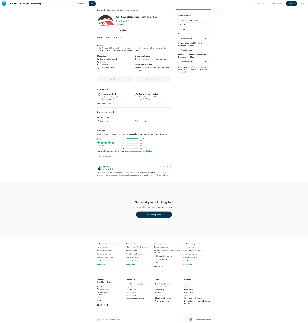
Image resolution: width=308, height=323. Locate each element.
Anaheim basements (190, 254)
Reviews (117, 38)
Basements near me (161, 247)
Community (159, 290)
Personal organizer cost (105, 257)
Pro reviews (159, 295)
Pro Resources (160, 292)
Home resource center (135, 298)
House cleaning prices (105, 250)
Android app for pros (163, 301)
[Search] (92, 3)
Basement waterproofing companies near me (167, 251)
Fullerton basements (190, 257)
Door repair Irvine (132, 257)
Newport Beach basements (192, 250)
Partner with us (103, 289)
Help (186, 284)
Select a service (184, 16)
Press (99, 298)
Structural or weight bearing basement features (190, 44)
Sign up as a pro (161, 287)
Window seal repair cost (105, 261)
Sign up (129, 287)
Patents (187, 295)
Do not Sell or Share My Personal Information (197, 302)
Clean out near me (160, 259)
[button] (105, 23)
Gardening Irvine (131, 250)
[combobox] (41, 3)
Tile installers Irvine (132, 261)
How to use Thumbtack (135, 284)
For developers (103, 292)
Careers (100, 295)
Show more (101, 265)
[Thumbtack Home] (4, 3)
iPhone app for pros (163, 298)
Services (108, 38)
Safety (186, 287)
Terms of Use (189, 290)
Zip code (182, 25)
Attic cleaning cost (104, 254)
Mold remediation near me (163, 263)
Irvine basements (188, 247)
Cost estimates (132, 295)
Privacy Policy (189, 292)
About (99, 38)
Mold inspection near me (163, 256)
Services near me (132, 292)
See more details (104, 103)
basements (111, 10)
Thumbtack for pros (163, 284)
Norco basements (189, 261)
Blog (99, 301)
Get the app (131, 290)
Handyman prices (103, 247)
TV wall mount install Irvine (135, 254)
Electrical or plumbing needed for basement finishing (192, 56)
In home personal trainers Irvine (137, 247)
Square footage (184, 34)
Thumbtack (101, 10)
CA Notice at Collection (193, 298)
